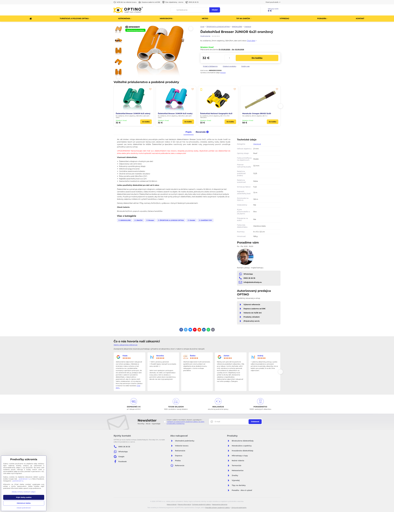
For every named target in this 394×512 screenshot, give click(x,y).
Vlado (124, 356)
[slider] (126, 358)
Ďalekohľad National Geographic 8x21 (174, 113)
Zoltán (226, 356)
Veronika (160, 356)
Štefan (193, 356)
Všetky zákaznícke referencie (125, 345)
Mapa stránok (171, 504)
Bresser (223, 73)
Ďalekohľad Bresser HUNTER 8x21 (130, 113)
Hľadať (215, 10)
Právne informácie (184, 504)
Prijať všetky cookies (23, 497)
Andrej (260, 356)
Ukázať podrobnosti (24, 508)
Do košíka (257, 58)
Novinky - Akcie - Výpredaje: (149, 424)
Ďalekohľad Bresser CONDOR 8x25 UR (216, 113)
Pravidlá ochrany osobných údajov (217, 507)
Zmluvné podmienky (239, 507)
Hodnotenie (205, 36)
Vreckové (257, 144)
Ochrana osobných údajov (201, 504)
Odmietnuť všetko (24, 503)
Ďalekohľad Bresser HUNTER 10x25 (257, 113)
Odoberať (255, 422)
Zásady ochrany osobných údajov (24, 492)
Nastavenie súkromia (219, 504)
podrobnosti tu (24, 479)
